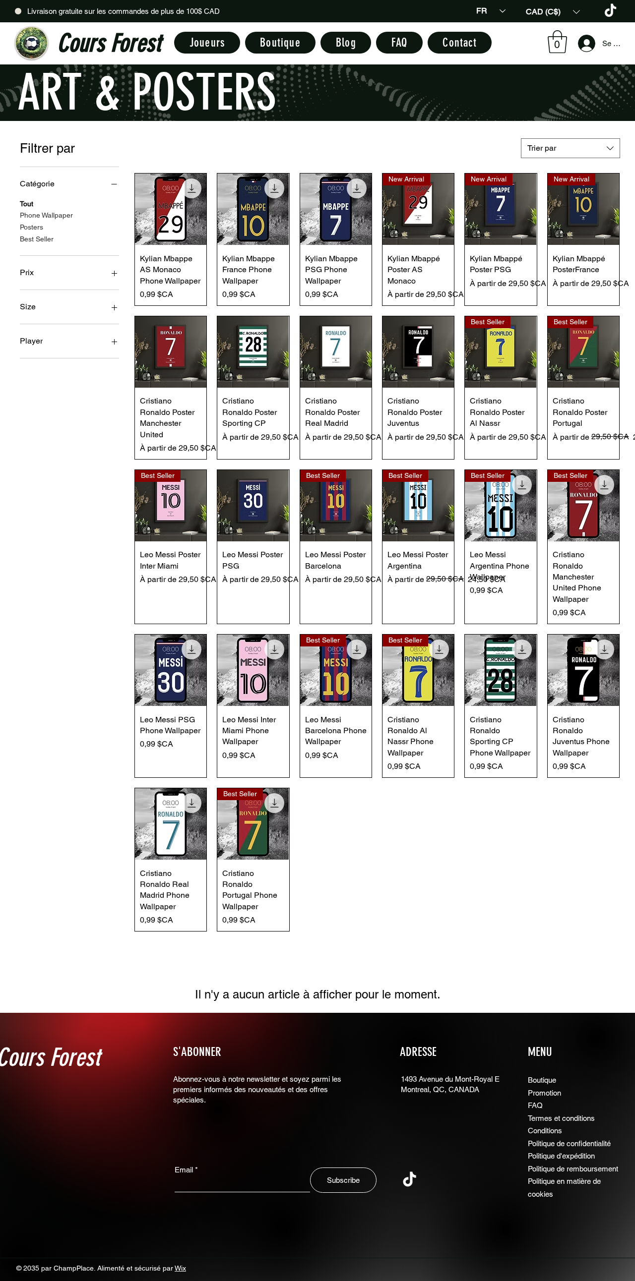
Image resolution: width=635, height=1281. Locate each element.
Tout (26, 204)
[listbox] (552, 11)
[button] (552, 11)
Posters (31, 227)
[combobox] (570, 148)
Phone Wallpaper (46, 215)
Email (184, 1169)
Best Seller (37, 239)
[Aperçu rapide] (170, 209)
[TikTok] (610, 11)
